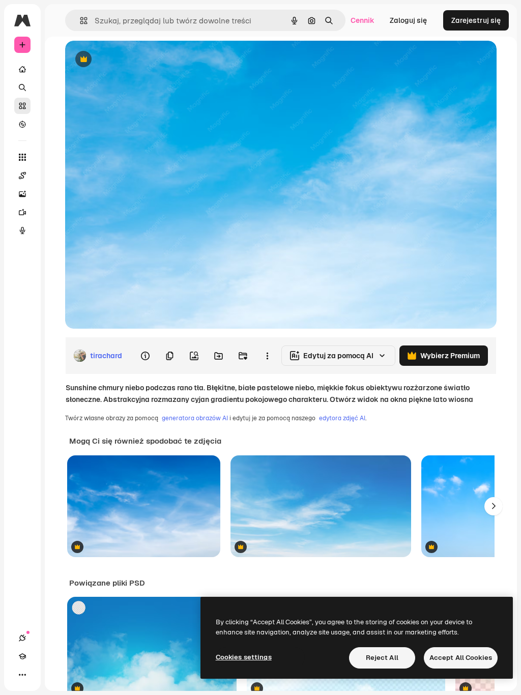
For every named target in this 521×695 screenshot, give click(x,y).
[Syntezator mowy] (22, 230)
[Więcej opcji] (267, 355)
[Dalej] (493, 506)
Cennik (362, 20)
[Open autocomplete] (80, 20)
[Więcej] (22, 675)
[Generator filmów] (22, 212)
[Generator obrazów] (22, 194)
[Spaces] (22, 175)
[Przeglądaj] (22, 124)
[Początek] (22, 69)
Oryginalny (135, 60)
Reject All (382, 657)
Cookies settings (244, 657)
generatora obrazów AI (195, 418)
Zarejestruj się (476, 20)
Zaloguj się (408, 20)
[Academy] (22, 656)
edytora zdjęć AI (342, 418)
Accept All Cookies (460, 657)
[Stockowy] (22, 106)
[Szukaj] (22, 87)
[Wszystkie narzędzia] (22, 157)
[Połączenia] (22, 638)
